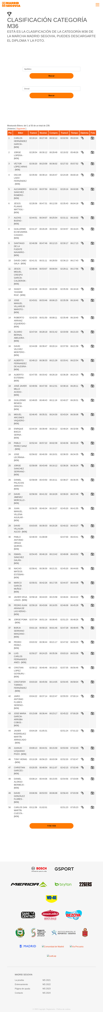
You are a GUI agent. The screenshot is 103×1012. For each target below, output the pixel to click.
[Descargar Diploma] (82, 139)
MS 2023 (47, 989)
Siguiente (21, 129)
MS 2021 (47, 980)
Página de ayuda (22, 989)
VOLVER (51, 826)
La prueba (19, 980)
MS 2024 (47, 993)
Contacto (19, 993)
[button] (78, 976)
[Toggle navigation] (97, 4)
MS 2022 (47, 984)
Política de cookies (63, 1009)
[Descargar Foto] (92, 139)
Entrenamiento (21, 984)
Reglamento (50, 1009)
